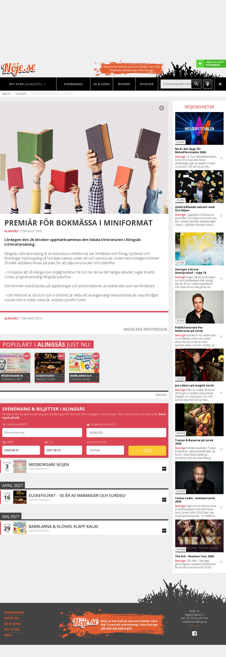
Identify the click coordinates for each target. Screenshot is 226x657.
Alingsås (20, 93)
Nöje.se (6, 93)
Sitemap (195, 626)
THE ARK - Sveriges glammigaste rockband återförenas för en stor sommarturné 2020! (195, 564)
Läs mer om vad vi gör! (116, 628)
